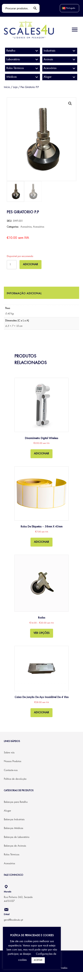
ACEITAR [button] (38, 960)
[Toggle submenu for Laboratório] (36, 59)
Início (7, 87)
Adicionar (30, 264)
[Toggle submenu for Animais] (74, 59)
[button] (70, 103)
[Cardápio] (74, 29)
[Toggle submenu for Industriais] (74, 50)
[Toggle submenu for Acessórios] (74, 68)
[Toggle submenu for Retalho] (36, 50)
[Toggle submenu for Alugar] (74, 77)
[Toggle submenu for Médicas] (36, 77)
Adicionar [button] (41, 453)
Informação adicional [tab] (24, 293)
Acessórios (26, 227)
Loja (15, 87)
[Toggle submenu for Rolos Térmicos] (36, 68)
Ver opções (42, 633)
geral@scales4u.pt (13, 920)
